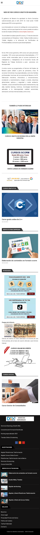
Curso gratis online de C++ (12, 219)
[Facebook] (16, 442)
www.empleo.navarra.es (26, 31)
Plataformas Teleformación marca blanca (13, 458)
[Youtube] (23, 442)
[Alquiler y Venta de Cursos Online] (4, 501)
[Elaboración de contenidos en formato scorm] (20, 246)
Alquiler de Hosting (15, 486)
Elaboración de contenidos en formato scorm (19, 261)
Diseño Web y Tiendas (15, 480)
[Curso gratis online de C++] (20, 205)
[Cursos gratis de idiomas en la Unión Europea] (20, 122)
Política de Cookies (6, 521)
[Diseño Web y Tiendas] (4, 481)
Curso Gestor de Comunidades (14, 406)
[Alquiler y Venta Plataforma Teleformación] (4, 494)
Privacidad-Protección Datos (9, 518)
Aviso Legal (4, 515)
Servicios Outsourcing (7, 461)
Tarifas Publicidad (6, 524)
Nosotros (4, 512)
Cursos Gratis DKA (6, 464)
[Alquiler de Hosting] (4, 488)
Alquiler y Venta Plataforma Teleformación (22, 493)
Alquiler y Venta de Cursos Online (19, 500)
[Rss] (20, 442)
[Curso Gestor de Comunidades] (20, 391)
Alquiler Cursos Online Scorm (9, 455)
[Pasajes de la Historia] (20, 330)
